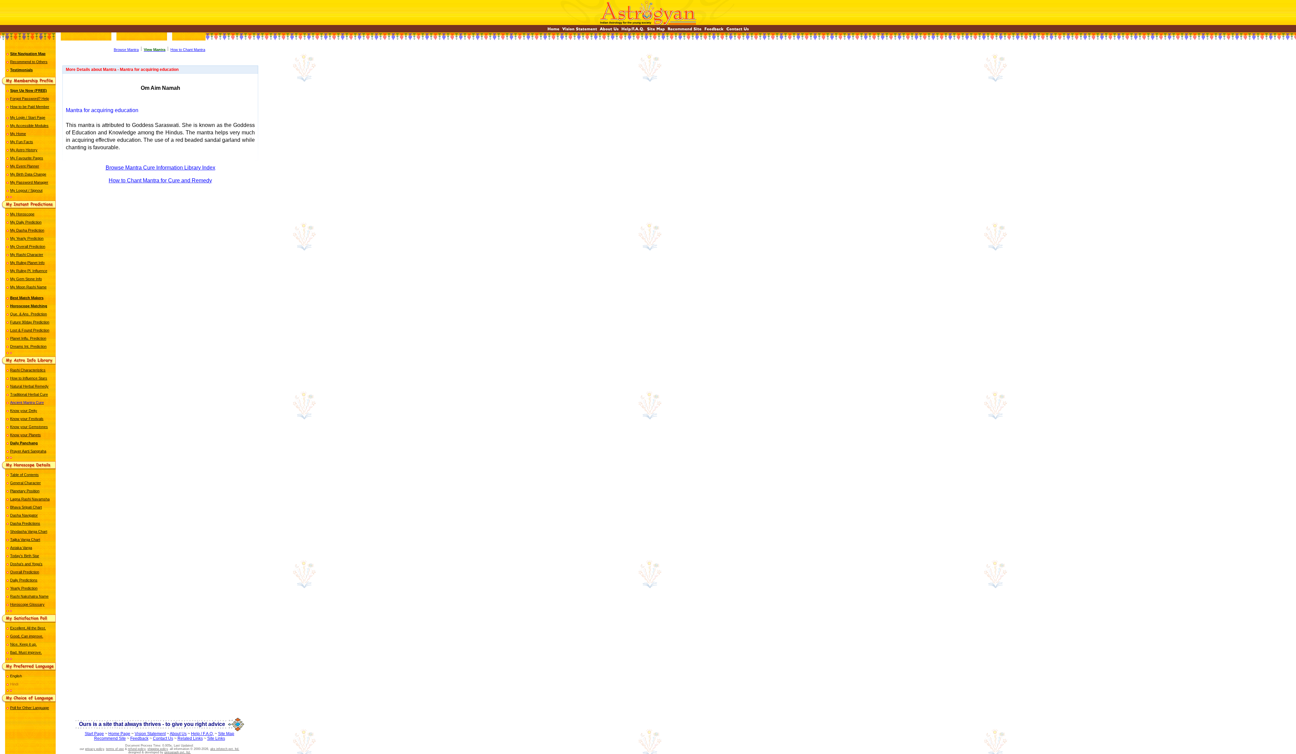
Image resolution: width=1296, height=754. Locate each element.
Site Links (216, 738)
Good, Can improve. (26, 636)
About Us (178, 733)
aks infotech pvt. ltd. (224, 749)
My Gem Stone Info (26, 279)
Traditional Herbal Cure (29, 394)
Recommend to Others (29, 62)
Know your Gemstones (29, 427)
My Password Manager (29, 182)
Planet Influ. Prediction (28, 338)
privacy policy (94, 749)
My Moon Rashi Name (28, 287)
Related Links (190, 738)
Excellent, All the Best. (28, 628)
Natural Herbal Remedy (29, 386)
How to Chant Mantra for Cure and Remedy (160, 180)
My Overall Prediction (27, 246)
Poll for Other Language (29, 708)
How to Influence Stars (28, 378)
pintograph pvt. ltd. (177, 752)
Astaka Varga (21, 548)
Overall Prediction (24, 572)
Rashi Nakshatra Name (29, 596)
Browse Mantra (126, 50)
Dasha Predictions (25, 523)
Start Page (94, 733)
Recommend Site (110, 738)
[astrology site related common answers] (633, 30)
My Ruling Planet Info (27, 263)
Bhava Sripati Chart (26, 507)
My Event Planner (24, 166)
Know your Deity (23, 411)
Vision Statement (150, 733)
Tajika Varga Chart (25, 540)
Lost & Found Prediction (29, 330)
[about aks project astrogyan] (609, 30)
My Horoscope (22, 214)
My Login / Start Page (27, 117)
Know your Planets (25, 435)
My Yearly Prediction (27, 238)
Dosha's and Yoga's (26, 564)
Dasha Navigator (24, 515)
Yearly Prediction (23, 588)
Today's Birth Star (24, 556)
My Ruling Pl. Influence (28, 271)
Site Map (226, 733)
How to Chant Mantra (187, 50)
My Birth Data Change (28, 174)
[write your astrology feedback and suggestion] (714, 30)
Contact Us (163, 738)
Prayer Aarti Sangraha (28, 451)
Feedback (139, 738)
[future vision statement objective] (579, 30)
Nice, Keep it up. (23, 644)
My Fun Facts (21, 142)
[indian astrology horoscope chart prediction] (553, 30)
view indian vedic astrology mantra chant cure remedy (160, 210)
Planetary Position (24, 491)
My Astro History (23, 150)
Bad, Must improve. (26, 652)
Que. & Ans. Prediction (28, 314)
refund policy (136, 749)
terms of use (115, 749)
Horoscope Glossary (27, 604)
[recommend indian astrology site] (684, 30)
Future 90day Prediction (29, 322)
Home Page (119, 733)
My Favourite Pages (26, 158)
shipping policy (157, 749)
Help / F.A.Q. (202, 733)
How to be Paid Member (29, 107)
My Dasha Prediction (27, 230)
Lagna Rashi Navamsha (30, 499)
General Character (25, 483)
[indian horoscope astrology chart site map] (656, 30)
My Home (18, 134)
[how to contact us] (737, 30)
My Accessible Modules (29, 126)
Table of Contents (24, 475)
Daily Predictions (23, 580)
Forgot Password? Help (29, 99)
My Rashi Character (26, 255)
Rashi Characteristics (28, 370)
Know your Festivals (27, 419)
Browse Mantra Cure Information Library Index (160, 168)
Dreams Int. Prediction (28, 346)
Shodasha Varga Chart (28, 531)
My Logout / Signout (26, 190)
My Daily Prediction (26, 222)
